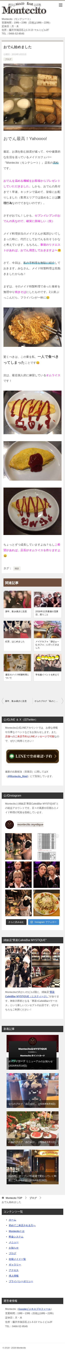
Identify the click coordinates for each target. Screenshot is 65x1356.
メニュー (14, 1242)
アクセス (14, 1270)
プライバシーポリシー (21, 1281)
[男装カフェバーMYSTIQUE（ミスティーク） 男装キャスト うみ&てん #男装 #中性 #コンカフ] (18, 874)
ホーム (12, 1219)
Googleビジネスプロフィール (34, 1309)
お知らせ (14, 1247)
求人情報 (14, 1275)
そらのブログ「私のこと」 (47, 701)
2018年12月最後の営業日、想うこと (47, 613)
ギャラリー (15, 1264)
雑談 (17, 568)
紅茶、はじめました (15, 641)
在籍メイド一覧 (17, 1259)
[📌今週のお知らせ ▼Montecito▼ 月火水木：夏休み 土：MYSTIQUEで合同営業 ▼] (46, 846)
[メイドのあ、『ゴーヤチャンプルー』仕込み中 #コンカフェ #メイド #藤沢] (18, 846)
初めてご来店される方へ (22, 1225)
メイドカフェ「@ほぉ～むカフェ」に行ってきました (47, 644)
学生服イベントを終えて (47, 674)
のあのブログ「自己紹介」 (31, 1142)
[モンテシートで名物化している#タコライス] (46, 903)
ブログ (8, 59)
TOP (14, 1197)
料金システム (16, 1236)
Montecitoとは (16, 1231)
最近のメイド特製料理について (17, 676)
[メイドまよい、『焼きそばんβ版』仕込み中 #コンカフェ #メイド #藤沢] (18, 903)
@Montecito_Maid (18, 776)
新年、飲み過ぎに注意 (16, 611)
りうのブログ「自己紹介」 (31, 1103)
